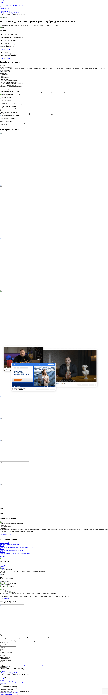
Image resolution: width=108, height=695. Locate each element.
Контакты (3, 683)
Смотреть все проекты (3, 555)
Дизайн (15, 5)
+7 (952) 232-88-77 (13, 13)
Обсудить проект (5, 49)
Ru (1, 16)
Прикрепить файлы (5, 660)
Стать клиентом (4, 598)
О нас (1, 8)
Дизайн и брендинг (12, 682)
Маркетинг (9, 5)
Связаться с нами (5, 11)
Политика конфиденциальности (9, 694)
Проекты (2, 2)
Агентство (3, 6)
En (2, 16)
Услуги (2, 3)
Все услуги (3, 5)
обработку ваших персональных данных (34, 665)
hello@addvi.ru (4, 13)
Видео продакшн (22, 5)
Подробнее (3, 41)
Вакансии (6, 8)
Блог (1, 9)
